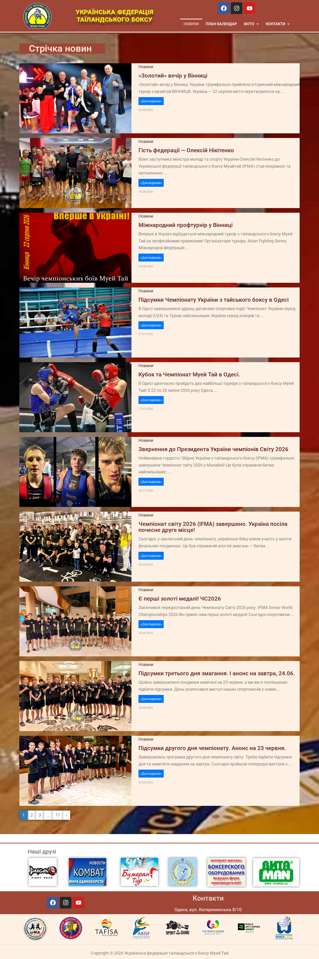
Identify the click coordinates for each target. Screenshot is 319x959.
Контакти (208, 898)
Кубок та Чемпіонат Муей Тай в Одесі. (189, 375)
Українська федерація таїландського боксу (114, 15)
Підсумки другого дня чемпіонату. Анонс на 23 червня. (212, 748)
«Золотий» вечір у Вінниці (172, 76)
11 (58, 815)
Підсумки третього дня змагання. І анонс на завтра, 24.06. (216, 673)
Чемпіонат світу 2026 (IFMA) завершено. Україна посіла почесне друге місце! (212, 527)
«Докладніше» (151, 101)
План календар (221, 24)
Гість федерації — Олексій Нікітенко (186, 150)
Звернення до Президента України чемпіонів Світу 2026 (213, 449)
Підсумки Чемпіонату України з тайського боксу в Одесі (213, 300)
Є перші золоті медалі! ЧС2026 (179, 599)
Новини (191, 24)
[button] (251, 24)
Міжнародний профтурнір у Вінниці (185, 225)
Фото (249, 24)
